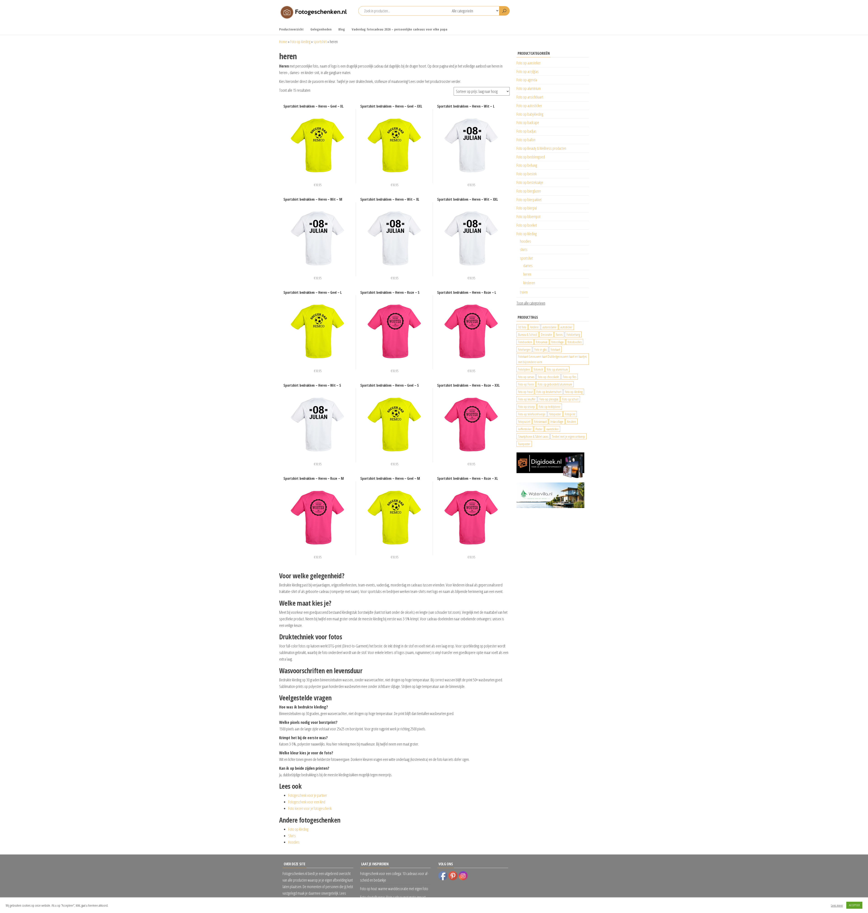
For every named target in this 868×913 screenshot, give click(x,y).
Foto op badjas (526, 131)
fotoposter (555, 414)
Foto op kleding (300, 41)
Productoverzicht (291, 29)
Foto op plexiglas (548, 399)
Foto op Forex (526, 384)
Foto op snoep (526, 406)
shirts (523, 249)
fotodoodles (575, 342)
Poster (538, 429)
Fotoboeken (525, 342)
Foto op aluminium (529, 88)
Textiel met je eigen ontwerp (568, 436)
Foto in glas (540, 349)
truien (524, 292)
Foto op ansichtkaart (530, 97)
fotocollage (557, 342)
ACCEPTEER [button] (854, 905)
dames (528, 265)
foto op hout (525, 391)
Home (283, 41)
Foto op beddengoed (531, 157)
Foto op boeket (527, 225)
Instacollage (556, 421)
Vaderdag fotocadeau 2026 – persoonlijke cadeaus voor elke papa (399, 29)
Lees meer (837, 905)
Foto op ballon (526, 139)
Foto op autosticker (529, 105)
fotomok (538, 369)
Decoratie (546, 334)
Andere (534, 327)
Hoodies (294, 842)
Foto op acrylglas (528, 71)
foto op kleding (574, 391)
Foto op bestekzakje (530, 182)
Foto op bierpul (527, 208)
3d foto (522, 327)
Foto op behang (527, 165)
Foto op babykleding (530, 114)
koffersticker (525, 429)
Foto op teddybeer (549, 406)
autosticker (566, 327)
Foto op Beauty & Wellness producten (541, 148)
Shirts (292, 835)
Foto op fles (569, 376)
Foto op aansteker (529, 63)
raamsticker (552, 429)
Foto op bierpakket (529, 199)
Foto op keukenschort (548, 391)
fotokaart (555, 349)
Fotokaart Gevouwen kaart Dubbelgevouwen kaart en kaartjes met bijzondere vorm (552, 359)
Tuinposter (524, 444)
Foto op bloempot (528, 216)
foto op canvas (526, 376)
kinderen (529, 282)
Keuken (571, 421)
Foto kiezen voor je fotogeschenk (310, 808)
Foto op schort (570, 399)
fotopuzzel (524, 421)
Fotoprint (570, 414)
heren (527, 274)
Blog (341, 29)
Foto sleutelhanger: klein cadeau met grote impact (393, 897)
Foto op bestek (527, 173)
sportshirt (320, 41)
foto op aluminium (557, 369)
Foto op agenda (527, 79)
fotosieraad (540, 421)
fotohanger (524, 349)
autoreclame (549, 327)
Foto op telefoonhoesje (531, 414)
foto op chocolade (548, 376)
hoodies (525, 241)
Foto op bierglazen (529, 191)
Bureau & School (527, 334)
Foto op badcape (528, 122)
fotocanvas (541, 342)
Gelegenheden (321, 29)
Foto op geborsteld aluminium (555, 384)
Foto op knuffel (526, 399)
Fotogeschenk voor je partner (307, 795)
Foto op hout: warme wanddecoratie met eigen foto (394, 888)
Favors (559, 334)
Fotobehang (573, 334)
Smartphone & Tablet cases (533, 436)
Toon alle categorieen (531, 303)
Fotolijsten (524, 369)
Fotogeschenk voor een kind (306, 802)
